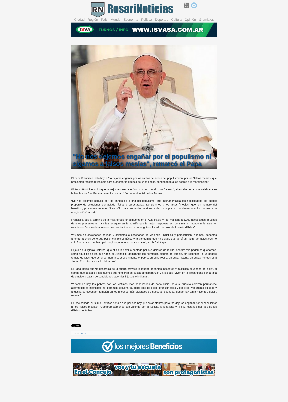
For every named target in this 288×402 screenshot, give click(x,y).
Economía (130, 19)
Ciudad (79, 19)
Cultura (176, 19)
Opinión (190, 19)
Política (146, 19)
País (104, 19)
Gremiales (206, 19)
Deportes (161, 19)
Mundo (115, 19)
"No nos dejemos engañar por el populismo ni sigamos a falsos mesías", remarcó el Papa (142, 160)
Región (93, 19)
